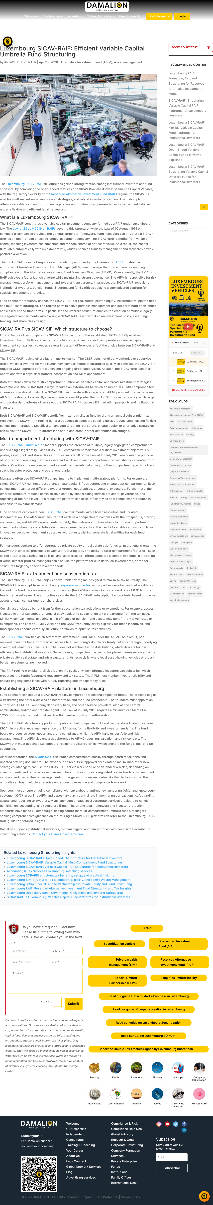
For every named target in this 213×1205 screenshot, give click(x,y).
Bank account (176, 434)
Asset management (128, 62)
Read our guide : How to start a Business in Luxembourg (149, 996)
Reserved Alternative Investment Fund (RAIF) (84, 194)
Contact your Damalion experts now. (58, 834)
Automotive (197, 428)
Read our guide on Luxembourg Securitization (149, 1022)
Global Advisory (122, 1134)
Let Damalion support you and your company (37, 1141)
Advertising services (81, 1177)
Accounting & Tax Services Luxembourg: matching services (49, 871)
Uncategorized (177, 593)
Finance (173, 497)
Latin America (197, 536)
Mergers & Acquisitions (181, 555)
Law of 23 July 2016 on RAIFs (34, 228)
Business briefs (177, 441)
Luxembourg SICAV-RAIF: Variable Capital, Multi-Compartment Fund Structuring (64, 862)
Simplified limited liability (178, 978)
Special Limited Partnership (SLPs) (123, 980)
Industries (74, 16)
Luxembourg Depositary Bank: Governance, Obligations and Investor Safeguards (65, 892)
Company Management (181, 459)
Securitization (176, 574)
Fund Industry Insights (180, 504)
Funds (197, 504)
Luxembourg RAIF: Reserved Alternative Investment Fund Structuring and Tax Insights (69, 888)
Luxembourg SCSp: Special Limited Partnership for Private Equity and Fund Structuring (69, 884)
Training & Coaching (99, 16)
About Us (73, 1156)
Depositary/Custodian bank (183, 478)
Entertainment (176, 491)
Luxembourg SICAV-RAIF (24, 184)
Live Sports (186, 542)
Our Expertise (51, 16)
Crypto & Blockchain (179, 471)
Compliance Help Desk (127, 1129)
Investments (195, 529)
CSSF (120, 262)
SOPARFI (146, 928)
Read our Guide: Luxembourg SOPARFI (148, 1035)
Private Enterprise (124, 1161)
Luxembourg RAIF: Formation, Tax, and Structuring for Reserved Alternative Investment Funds (187, 83)
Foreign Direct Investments (193, 497)
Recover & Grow (122, 1139)
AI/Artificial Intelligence (181, 408)
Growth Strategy (178, 510)
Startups (174, 587)
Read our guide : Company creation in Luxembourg (148, 1009)
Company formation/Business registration (184, 450)
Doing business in (129, 16)
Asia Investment (184, 421)
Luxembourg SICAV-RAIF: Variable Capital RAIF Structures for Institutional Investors (67, 866)
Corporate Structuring (180, 465)
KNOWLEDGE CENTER (20, 62)
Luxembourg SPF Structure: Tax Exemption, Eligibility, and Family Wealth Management (69, 879)
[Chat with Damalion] (204, 1196)
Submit (73, 1004)
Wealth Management (179, 600)
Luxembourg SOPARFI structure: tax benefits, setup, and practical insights (60, 875)
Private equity (176, 568)
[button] (8, 603)
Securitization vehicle (119, 943)
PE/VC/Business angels (181, 561)
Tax (183, 587)
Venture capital (195, 593)
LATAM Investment (179, 536)
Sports (173, 581)
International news (178, 523)
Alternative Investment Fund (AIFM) (86, 62)
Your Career (74, 1150)
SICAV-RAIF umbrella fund (25, 445)
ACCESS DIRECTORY (185, 47)
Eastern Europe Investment (182, 484)
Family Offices (121, 1177)
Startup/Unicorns (188, 581)
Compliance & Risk (124, 1123)
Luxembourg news (179, 548)
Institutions (119, 1172)
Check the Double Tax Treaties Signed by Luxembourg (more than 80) (149, 1049)
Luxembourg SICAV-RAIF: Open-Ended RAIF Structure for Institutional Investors (64, 858)
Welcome (30, 16)
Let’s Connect (158, 16)
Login (182, 16)
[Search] (204, 207)
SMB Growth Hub (195, 574)
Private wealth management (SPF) (123, 962)
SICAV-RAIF (54, 512)
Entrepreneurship (195, 491)
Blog (69, 1172)
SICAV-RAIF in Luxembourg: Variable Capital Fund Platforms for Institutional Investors (68, 897)
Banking (190, 434)
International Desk (124, 1183)
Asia (172, 421)
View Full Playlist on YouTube (190, 390)
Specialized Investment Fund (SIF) (176, 943)
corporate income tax (75, 585)
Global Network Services (84, 1166)
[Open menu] (8, 42)
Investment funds (178, 529)
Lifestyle (174, 542)
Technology (193, 587)
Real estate (192, 568)
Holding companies (179, 516)
